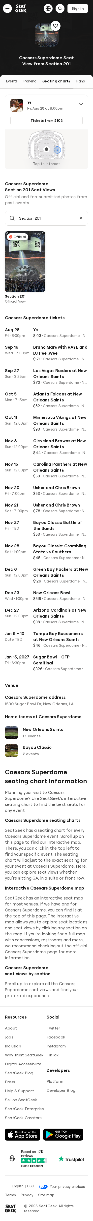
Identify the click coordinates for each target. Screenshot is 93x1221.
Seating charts (56, 81)
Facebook (56, 1036)
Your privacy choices (67, 1186)
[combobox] (46, 218)
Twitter (53, 1028)
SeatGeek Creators (23, 1117)
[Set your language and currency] (48, 8)
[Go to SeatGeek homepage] (21, 8)
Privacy (27, 1195)
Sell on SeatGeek (21, 1099)
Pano (80, 81)
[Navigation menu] (7, 8)
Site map (46, 1195)
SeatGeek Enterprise (24, 1108)
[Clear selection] (81, 218)
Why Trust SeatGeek (24, 1054)
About (11, 1028)
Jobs (9, 1036)
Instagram (56, 1045)
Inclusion (13, 1045)
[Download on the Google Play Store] (63, 1135)
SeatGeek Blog (19, 1072)
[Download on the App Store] (22, 1135)
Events (12, 81)
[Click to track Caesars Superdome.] (56, 26)
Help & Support (19, 1090)
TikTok (53, 1054)
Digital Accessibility (23, 1063)
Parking (30, 81)
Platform (55, 1081)
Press (10, 1081)
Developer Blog (61, 1090)
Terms (10, 1195)
